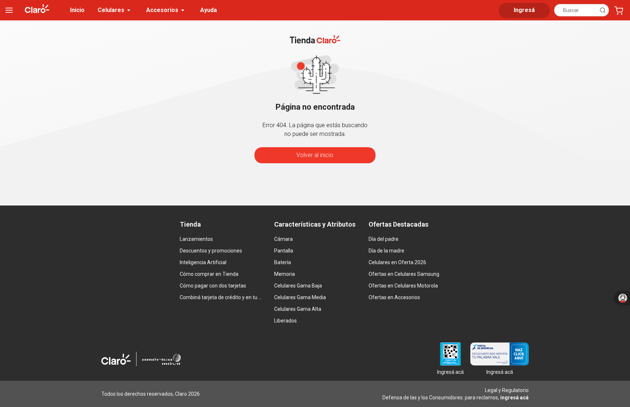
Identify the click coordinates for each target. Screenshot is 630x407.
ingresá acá (514, 397)
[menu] (9, 10)
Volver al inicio (314, 155)
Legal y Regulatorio (507, 390)
